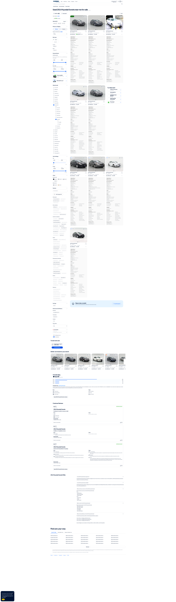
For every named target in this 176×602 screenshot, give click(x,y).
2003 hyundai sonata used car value (56, 541)
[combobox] (59, 332)
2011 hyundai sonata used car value (86, 537)
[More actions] (86, 34)
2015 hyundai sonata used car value (101, 535)
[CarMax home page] (56, 1)
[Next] (86, 22)
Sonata (64, 555)
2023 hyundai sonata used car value (116, 541)
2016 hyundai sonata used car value (101, 537)
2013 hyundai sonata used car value (86, 541)
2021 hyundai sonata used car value (116, 537)
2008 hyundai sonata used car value (71, 541)
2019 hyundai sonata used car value (101, 543)
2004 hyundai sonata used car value (56, 543)
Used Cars (55, 555)
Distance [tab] (56, 29)
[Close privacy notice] (13, 592)
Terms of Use (4, 597)
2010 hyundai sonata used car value (86, 535)
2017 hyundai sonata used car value (101, 539)
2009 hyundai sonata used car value (71, 543)
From (54, 324)
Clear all (64, 21)
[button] (55, 23)
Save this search (117, 303)
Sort (121, 13)
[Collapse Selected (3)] (66, 21)
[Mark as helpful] (120, 422)
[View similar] (84, 16)
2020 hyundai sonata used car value (116, 535)
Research (72, 1)
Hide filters (57, 13)
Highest (62, 59)
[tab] (54, 532)
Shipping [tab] (63, 29)
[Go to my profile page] (121, 1)
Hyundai (60, 555)
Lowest (54, 59)
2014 (68, 555)
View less (87, 546)
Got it (3, 599)
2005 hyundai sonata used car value (71, 535)
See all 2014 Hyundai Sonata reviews (60, 397)
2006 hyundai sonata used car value (71, 537)
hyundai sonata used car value (55, 537)
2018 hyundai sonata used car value (101, 541)
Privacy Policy (5, 596)
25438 (61, 31)
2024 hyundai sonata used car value (116, 543)
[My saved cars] (118, 1)
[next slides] (124, 361)
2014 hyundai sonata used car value (86, 543)
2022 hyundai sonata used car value (116, 539)
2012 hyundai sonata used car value (86, 539)
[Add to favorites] (86, 16)
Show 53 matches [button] (57, 347)
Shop (61, 1)
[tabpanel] (60, 33)
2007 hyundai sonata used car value (71, 539)
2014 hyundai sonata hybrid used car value (57, 539)
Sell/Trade (65, 1)
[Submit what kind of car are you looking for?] (122, 4)
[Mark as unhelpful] (121, 422)
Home (52, 555)
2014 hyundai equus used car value (56, 535)
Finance (69, 1)
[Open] (66, 332)
